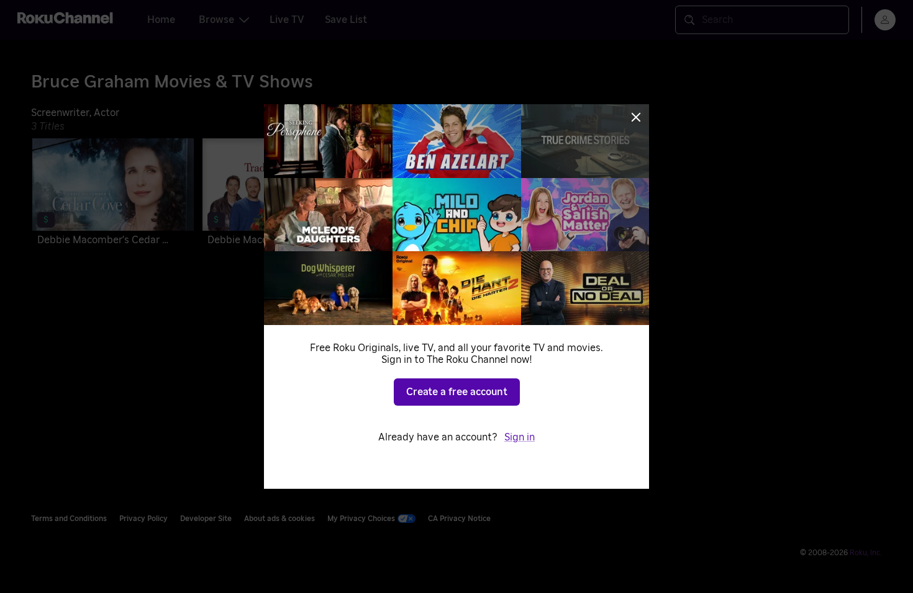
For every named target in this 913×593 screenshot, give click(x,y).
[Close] (636, 117)
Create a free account (456, 392)
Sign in (519, 437)
